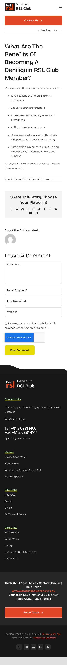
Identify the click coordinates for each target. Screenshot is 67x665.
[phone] (48, 647)
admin (10, 179)
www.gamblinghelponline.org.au (33, 591)
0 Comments (46, 179)
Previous (46, 30)
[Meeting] (20, 380)
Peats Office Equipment (44, 637)
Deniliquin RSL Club (51, 634)
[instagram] (26, 647)
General (35, 179)
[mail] (40, 647)
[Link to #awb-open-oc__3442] (59, 7)
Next (57, 30)
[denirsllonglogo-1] (19, 3)
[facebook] (19, 647)
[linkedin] (33, 647)
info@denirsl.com (15, 419)
